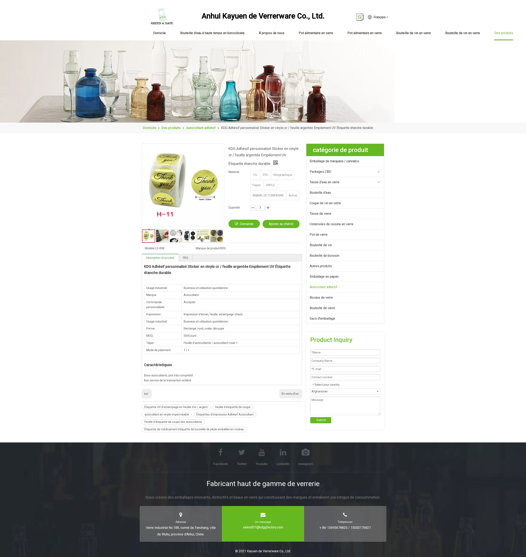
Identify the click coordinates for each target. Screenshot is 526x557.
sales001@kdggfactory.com (263, 527)
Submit (321, 420)
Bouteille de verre (322, 308)
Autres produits (321, 266)
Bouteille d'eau (320, 193)
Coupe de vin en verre (325, 203)
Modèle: (150, 248)
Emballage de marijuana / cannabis (334, 161)
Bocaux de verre (321, 297)
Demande (247, 224)
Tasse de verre (320, 214)
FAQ (185, 257)
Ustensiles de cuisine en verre (331, 224)
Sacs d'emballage (322, 318)
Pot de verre (319, 235)
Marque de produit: (208, 248)
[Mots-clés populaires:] (360, 17)
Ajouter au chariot (281, 224)
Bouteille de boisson (324, 256)
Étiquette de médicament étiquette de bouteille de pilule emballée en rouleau (194, 429)
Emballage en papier (324, 276)
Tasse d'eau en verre (324, 182)
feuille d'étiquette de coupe (232, 407)
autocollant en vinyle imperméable (166, 414)
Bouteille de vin (321, 245)
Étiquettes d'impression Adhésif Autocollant (225, 414)
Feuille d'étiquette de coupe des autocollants (173, 422)
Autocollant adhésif (323, 287)
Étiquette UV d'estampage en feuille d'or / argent (176, 407)
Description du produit (160, 257)
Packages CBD (320, 172)
